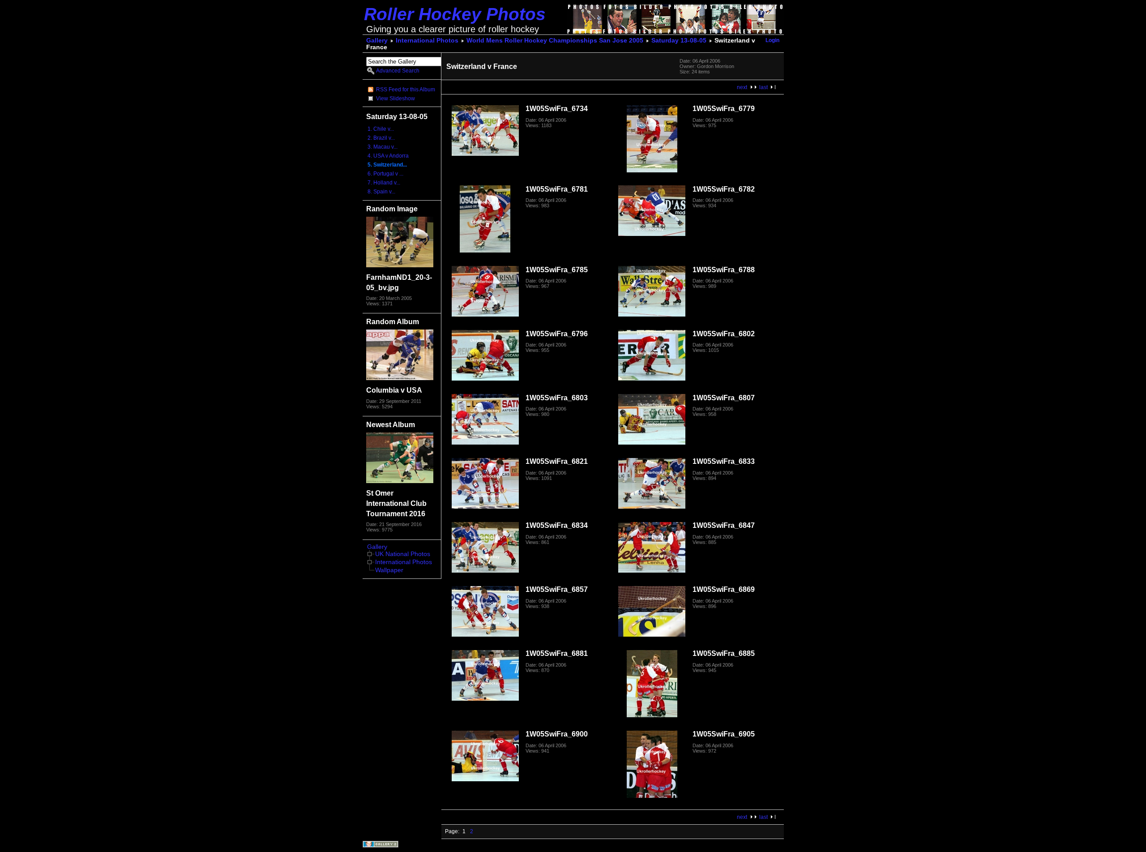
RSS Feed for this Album (405, 89)
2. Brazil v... (381, 138)
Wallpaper (389, 570)
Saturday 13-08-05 (678, 40)
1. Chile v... (381, 129)
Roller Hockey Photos (455, 14)
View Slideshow (395, 98)
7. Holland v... (384, 183)
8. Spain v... (381, 191)
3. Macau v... (383, 147)
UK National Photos (402, 554)
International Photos (427, 40)
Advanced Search (397, 71)
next (742, 87)
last (763, 87)
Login (772, 40)
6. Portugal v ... (385, 174)
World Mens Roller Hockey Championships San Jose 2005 (554, 40)
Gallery (377, 40)
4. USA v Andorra (388, 156)
